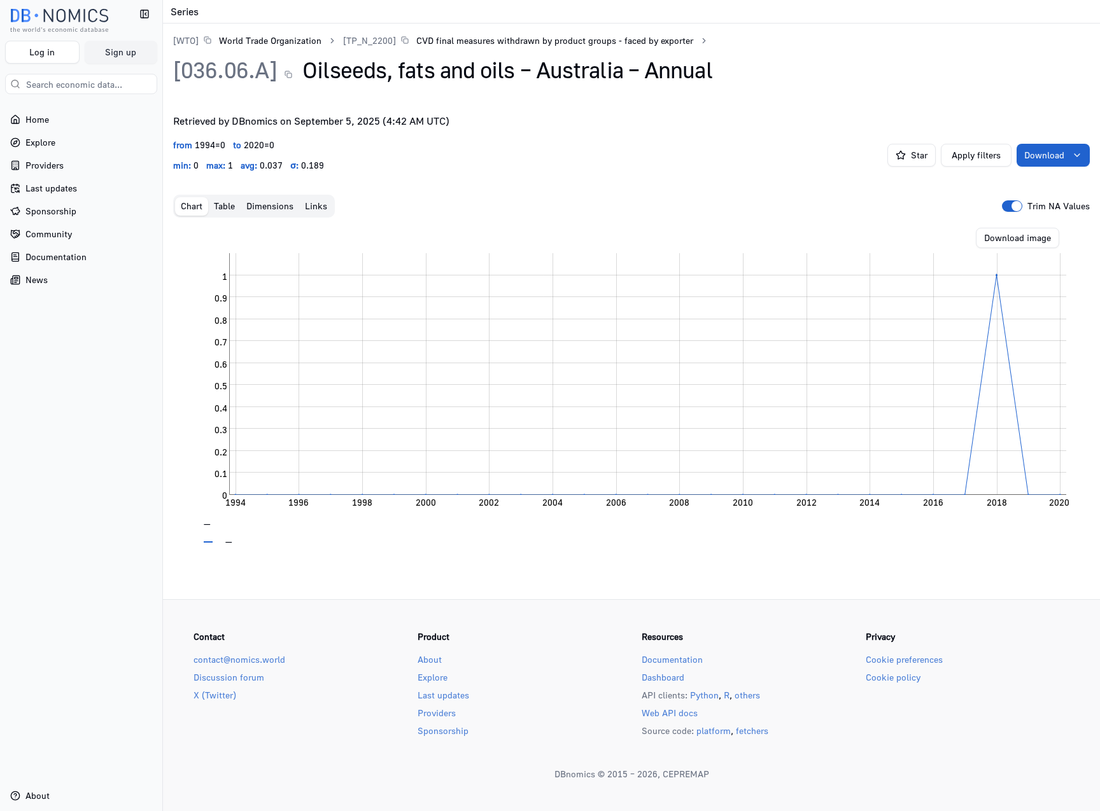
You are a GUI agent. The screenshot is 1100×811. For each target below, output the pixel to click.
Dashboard (663, 677)
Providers (437, 712)
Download (1044, 154)
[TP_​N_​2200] (369, 40)
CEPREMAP (686, 773)
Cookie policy (893, 677)
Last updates (443, 695)
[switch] (1012, 206)
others (747, 695)
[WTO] (186, 40)
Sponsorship (443, 730)
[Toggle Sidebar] (162, 405)
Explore (433, 677)
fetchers (752, 730)
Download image (1017, 237)
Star (919, 154)
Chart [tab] (191, 205)
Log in (42, 51)
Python (704, 695)
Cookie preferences (904, 659)
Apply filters (976, 154)
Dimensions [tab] (269, 205)
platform (713, 730)
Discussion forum (229, 677)
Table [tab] (224, 205)
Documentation (672, 659)
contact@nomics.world (239, 659)
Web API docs (670, 712)
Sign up (120, 51)
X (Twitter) (215, 695)
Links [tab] (316, 205)
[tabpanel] (631, 385)
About (430, 659)
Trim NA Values (1058, 206)
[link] (247, 40)
